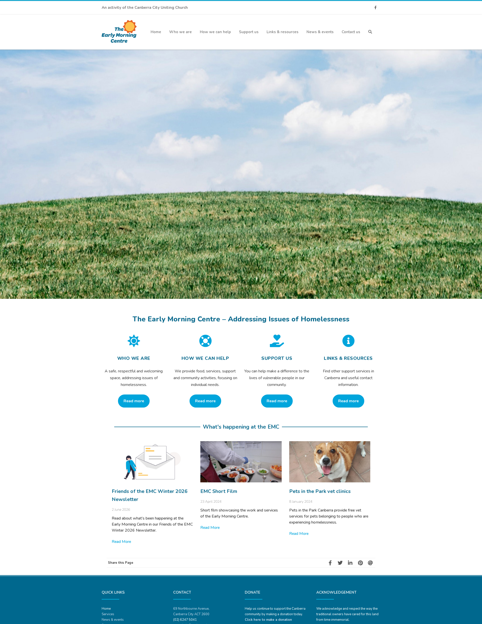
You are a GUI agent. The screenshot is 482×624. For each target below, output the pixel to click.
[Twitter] (340, 563)
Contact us (351, 31)
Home (156, 31)
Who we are (180, 31)
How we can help (215, 31)
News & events (320, 31)
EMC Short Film (218, 491)
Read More (121, 541)
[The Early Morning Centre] (119, 47)
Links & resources (282, 31)
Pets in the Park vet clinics (320, 491)
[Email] (370, 563)
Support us (249, 31)
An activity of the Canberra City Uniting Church (145, 7)
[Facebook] (375, 7)
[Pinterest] (360, 563)
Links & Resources (348, 358)
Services (108, 614)
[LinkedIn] (350, 563)
